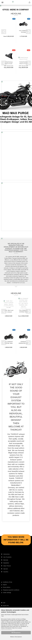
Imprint (5, 584)
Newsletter (6, 563)
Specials (5, 569)
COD (4, 602)
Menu (2, 2)
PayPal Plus (6, 605)
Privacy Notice (6, 587)
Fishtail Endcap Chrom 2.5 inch (23, 62)
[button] (3, 31)
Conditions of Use (7, 582)
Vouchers (5, 571)
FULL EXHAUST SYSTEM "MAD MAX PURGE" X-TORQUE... (8, 342)
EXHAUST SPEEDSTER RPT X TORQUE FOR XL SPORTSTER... (23, 342)
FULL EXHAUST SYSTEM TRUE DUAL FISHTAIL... (23, 311)
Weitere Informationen (16, 636)
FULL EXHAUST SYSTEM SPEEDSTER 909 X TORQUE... (23, 31)
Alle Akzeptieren (16, 632)
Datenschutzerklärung (6, 629)
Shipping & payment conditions (11, 590)
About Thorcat (7, 566)
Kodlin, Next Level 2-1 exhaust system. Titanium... (8, 311)
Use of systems (7, 557)
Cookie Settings (7, 592)
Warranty (5, 560)
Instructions (6, 554)
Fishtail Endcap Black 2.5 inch (9, 62)
